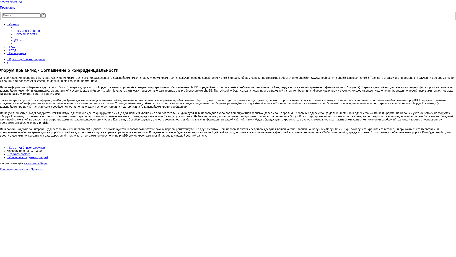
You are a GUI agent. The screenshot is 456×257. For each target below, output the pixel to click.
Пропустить (7, 7)
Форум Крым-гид (11, 1)
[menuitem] (27, 30)
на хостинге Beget (35, 163)
